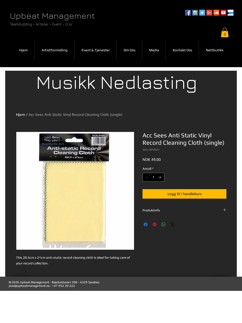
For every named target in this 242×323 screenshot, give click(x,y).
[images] (230, 13)
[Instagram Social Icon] (195, 13)
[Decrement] (146, 177)
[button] (225, 32)
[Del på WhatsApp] (163, 224)
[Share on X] (172, 224)
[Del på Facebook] (145, 224)
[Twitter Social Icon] (202, 13)
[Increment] (161, 177)
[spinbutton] (153, 177)
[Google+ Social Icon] (209, 13)
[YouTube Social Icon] (223, 13)
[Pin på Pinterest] (154, 224)
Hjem (20, 114)
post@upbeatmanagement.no (29, 286)
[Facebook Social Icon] (188, 13)
